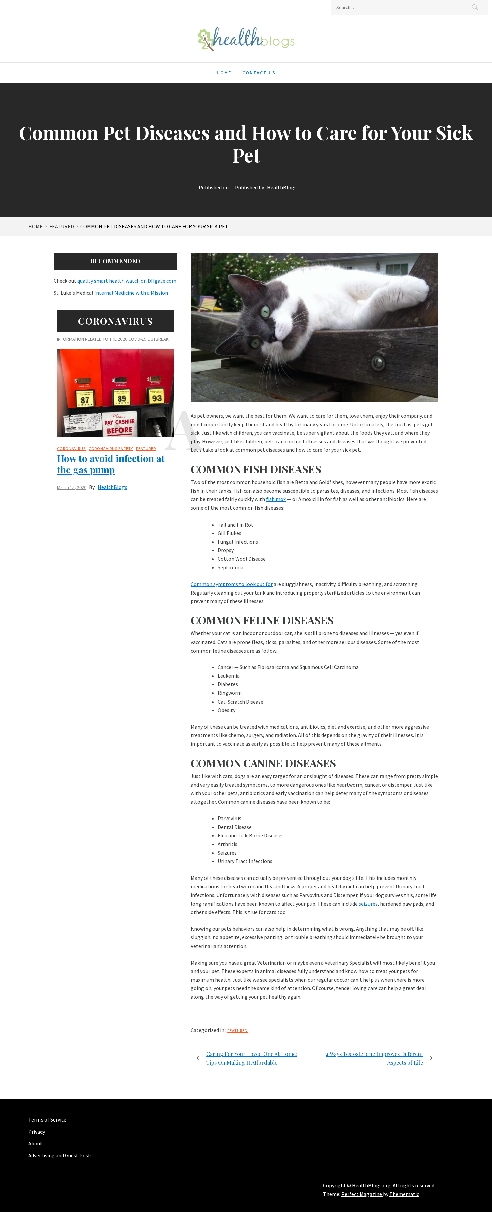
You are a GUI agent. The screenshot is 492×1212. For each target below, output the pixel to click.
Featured (237, 1030)
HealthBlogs (282, 187)
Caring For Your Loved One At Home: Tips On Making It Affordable (251, 1058)
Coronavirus (71, 448)
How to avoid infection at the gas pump (111, 464)
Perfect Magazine (362, 1194)
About (35, 1143)
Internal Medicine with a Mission (131, 292)
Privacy (36, 1131)
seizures (368, 903)
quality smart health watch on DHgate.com (126, 280)
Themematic (404, 1194)
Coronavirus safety (111, 448)
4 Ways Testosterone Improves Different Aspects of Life (374, 1058)
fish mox (276, 499)
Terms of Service (47, 1119)
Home (224, 73)
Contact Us (259, 73)
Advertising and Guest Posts (60, 1155)
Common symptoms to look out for (232, 584)
